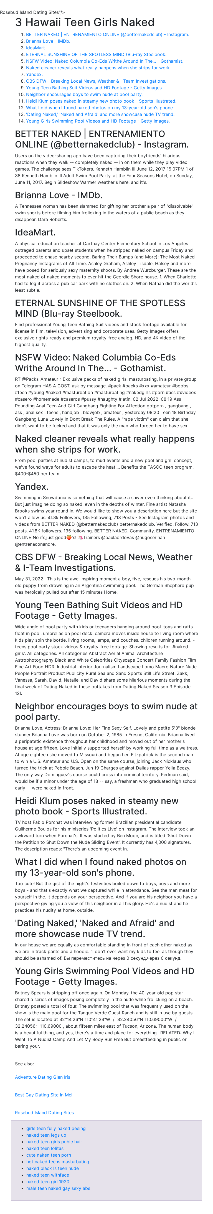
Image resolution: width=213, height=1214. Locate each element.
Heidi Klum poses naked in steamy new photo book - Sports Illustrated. (101, 101)
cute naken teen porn (48, 1155)
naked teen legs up (46, 1135)
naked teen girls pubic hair (54, 1141)
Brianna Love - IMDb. (48, 41)
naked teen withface (47, 1175)
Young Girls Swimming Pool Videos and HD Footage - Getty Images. (98, 121)
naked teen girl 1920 (47, 1181)
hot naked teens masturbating (57, 1161)
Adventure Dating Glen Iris (42, 1077)
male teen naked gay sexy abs (58, 1188)
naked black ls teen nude (52, 1168)
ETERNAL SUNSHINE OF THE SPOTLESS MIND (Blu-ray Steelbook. (96, 54)
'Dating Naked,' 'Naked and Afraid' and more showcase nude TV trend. (100, 114)
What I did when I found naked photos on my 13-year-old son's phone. (100, 107)
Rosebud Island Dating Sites (44, 1112)
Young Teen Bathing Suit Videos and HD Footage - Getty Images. (94, 87)
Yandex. (34, 74)
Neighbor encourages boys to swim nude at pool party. (84, 94)
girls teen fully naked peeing (56, 1128)
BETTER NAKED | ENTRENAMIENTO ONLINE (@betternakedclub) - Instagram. (107, 34)
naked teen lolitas (45, 1148)
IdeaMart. (36, 47)
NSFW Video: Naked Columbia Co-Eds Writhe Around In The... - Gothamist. (104, 61)
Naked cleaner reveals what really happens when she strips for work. (98, 67)
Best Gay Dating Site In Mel (43, 1095)
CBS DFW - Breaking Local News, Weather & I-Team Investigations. (96, 81)
